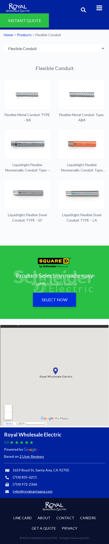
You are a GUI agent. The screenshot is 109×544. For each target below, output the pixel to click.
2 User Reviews (32, 456)
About (44, 518)
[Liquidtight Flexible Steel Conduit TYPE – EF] (27, 194)
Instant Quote (24, 18)
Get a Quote (44, 528)
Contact (65, 518)
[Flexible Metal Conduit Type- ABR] (81, 94)
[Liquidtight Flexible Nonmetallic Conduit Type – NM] (27, 144)
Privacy (69, 528)
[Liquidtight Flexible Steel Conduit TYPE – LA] (81, 194)
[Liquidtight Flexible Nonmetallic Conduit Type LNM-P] (81, 144)
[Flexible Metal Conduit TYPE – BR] (27, 94)
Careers (88, 518)
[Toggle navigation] (99, 7)
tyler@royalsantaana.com (32, 491)
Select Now (54, 299)
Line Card (22, 518)
